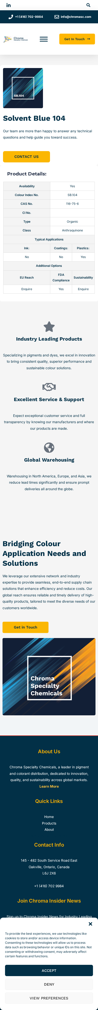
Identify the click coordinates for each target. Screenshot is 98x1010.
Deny (49, 984)
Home (49, 817)
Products (49, 823)
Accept (49, 970)
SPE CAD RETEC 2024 (49, 836)
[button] (90, 923)
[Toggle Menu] (44, 39)
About (49, 830)
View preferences (49, 998)
